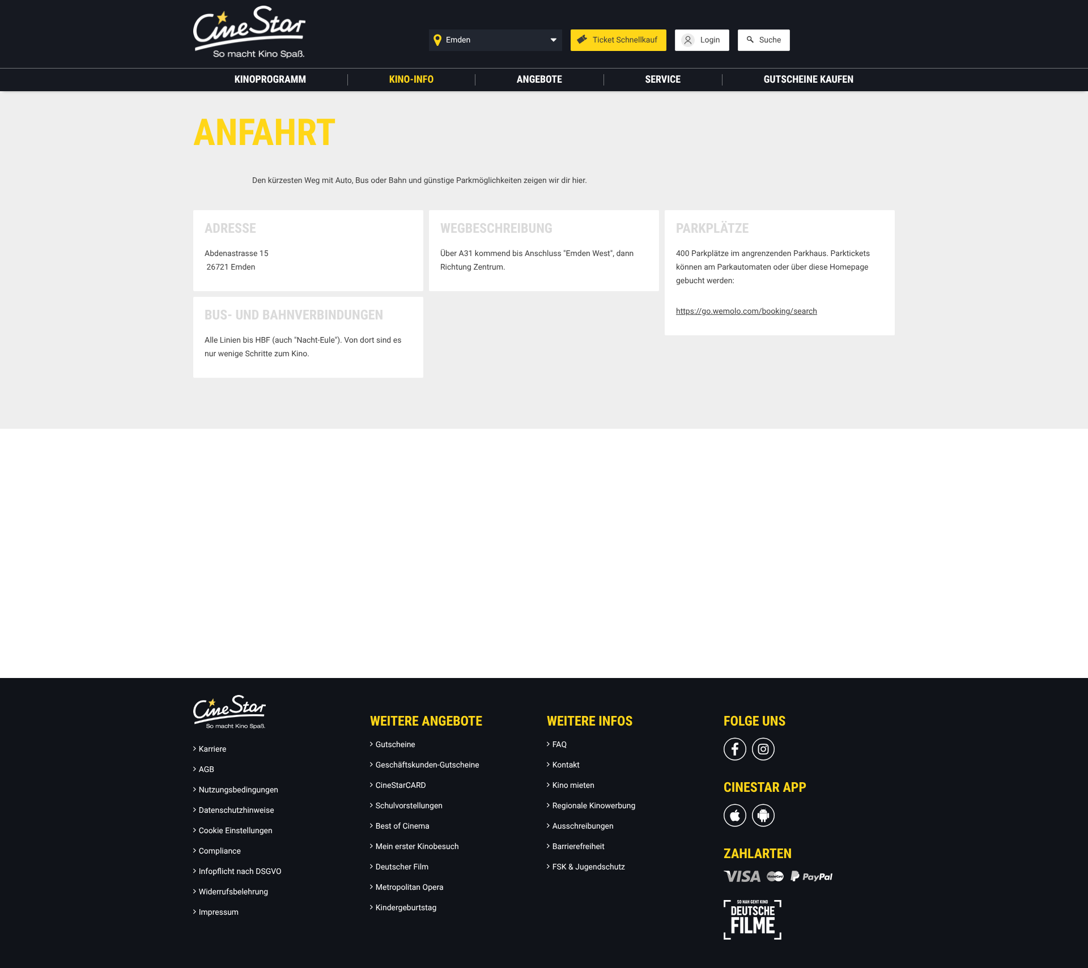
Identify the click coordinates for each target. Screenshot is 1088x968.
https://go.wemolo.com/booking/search (746, 311)
